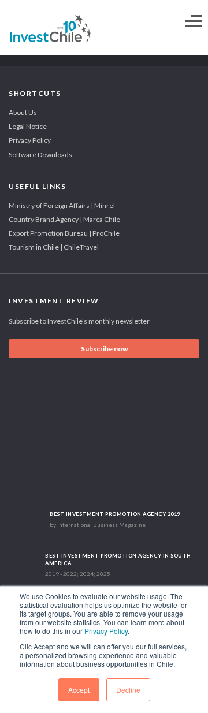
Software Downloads (40, 154)
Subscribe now (104, 348)
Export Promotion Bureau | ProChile (64, 233)
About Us (23, 112)
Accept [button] (79, 690)
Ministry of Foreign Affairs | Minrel (62, 205)
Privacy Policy (106, 631)
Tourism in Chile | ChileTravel (54, 247)
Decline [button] (128, 690)
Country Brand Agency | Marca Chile (64, 219)
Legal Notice (28, 126)
